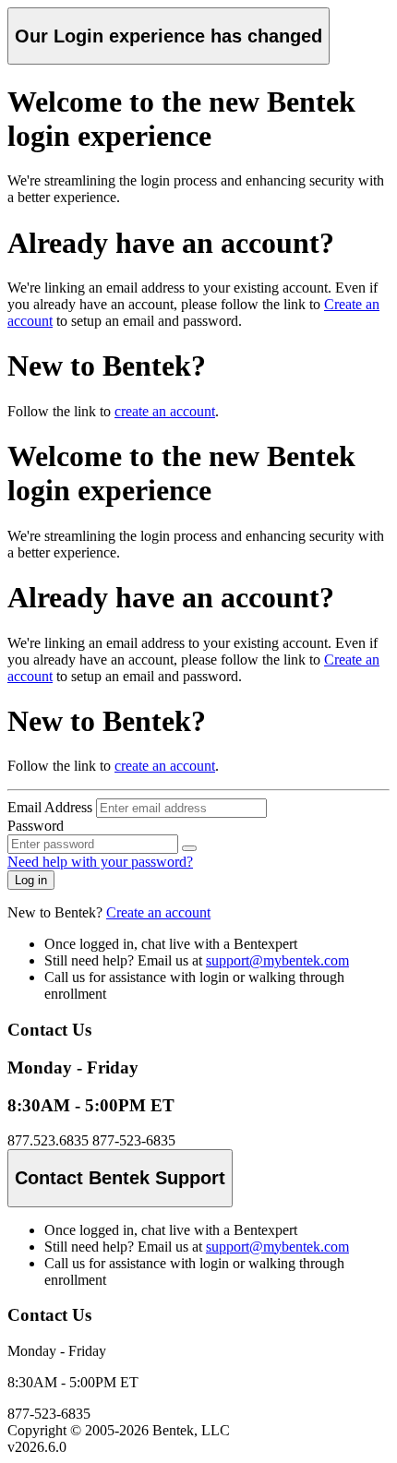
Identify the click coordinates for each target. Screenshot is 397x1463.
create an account (164, 411)
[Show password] (189, 848)
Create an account (158, 912)
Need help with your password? (100, 861)
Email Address (49, 807)
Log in (31, 880)
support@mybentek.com (277, 960)
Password (35, 825)
